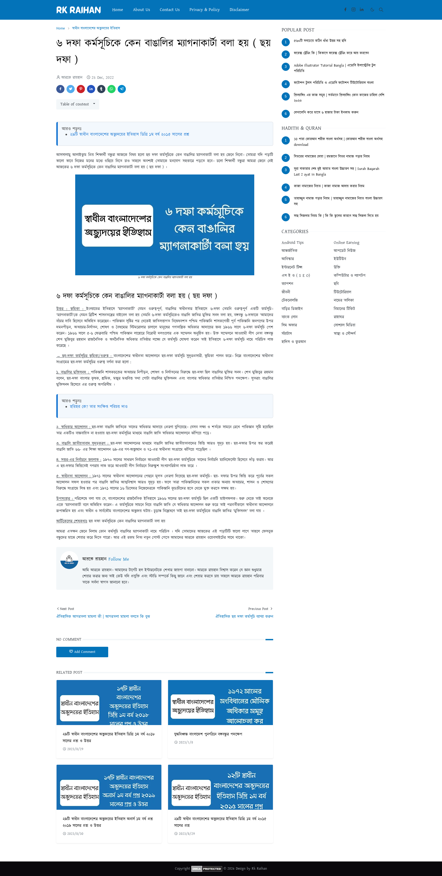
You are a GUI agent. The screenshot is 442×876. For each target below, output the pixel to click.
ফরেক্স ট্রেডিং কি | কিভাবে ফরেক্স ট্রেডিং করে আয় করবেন (331, 53)
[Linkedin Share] (91, 89)
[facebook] (345, 10)
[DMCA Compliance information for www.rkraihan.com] (206, 868)
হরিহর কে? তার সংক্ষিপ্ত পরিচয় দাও (99, 407)
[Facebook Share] (60, 89)
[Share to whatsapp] (111, 89)
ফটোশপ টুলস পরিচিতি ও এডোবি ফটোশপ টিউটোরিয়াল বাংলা (334, 82)
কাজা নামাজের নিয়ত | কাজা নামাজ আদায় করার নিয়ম (329, 186)
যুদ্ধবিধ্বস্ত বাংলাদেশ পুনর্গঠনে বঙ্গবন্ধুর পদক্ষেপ (208, 734)
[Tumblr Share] (101, 89)
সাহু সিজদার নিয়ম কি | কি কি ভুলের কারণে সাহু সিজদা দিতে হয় (336, 215)
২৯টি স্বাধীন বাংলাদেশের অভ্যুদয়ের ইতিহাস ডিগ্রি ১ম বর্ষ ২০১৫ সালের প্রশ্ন (129, 135)
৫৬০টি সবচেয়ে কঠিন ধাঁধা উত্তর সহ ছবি (320, 40)
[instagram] (353, 10)
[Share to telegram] (122, 89)
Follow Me (118, 559)
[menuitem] (117, 9)
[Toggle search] (381, 9)
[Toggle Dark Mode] (372, 9)
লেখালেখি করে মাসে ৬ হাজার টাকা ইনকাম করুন (326, 112)
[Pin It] (81, 89)
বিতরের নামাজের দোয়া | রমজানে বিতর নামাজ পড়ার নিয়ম (332, 156)
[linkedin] (362, 10)
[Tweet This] (71, 89)
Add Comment (84, 651)
